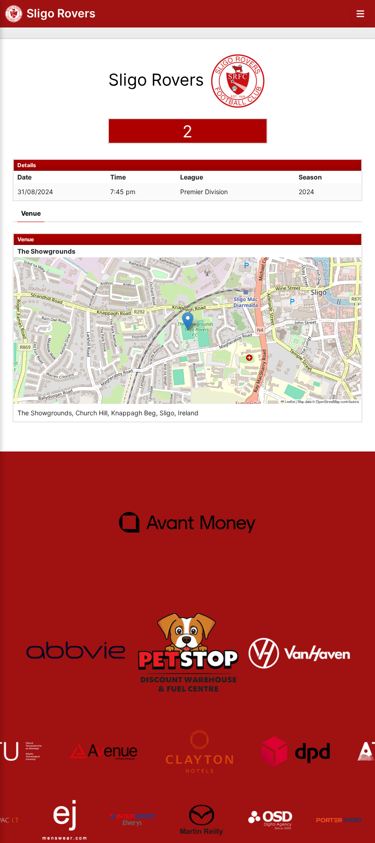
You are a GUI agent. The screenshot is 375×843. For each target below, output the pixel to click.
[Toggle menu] (360, 14)
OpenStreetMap (328, 401)
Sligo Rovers (61, 13)
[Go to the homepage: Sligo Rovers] (14, 14)
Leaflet (289, 401)
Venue (31, 213)
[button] (187, 321)
